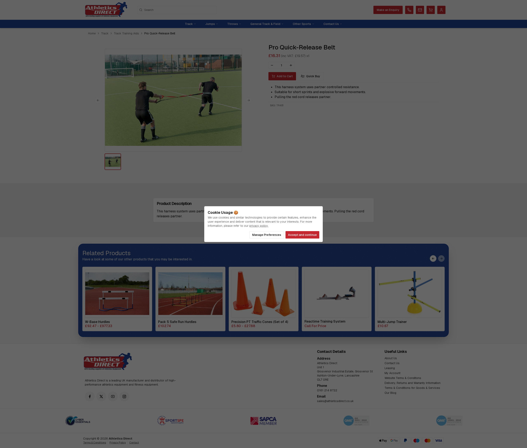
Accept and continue (302, 235)
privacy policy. (258, 226)
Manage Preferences (266, 235)
